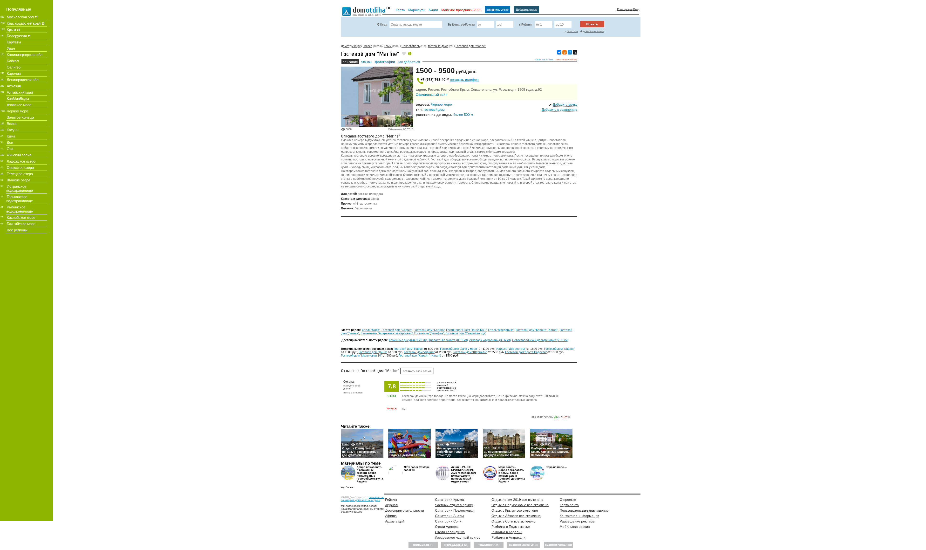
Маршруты (416, 10)
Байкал (13, 61)
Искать (592, 24)
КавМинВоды (18, 98)
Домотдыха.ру (351, 46)
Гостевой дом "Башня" (559, 349)
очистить (572, 31)
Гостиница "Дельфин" (429, 333)
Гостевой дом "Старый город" (465, 333)
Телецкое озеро (20, 174)
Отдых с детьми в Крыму (407, 455)
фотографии (385, 62)
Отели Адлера (446, 527)
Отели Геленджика (450, 532)
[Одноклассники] (564, 52)
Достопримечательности (404, 510)
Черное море (441, 104)
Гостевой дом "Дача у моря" (459, 349)
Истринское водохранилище (19, 188)
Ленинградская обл (23, 80)
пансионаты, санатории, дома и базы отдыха (362, 499)
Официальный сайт (431, 94)
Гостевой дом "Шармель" (470, 352)
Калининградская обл (24, 55)
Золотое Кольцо (20, 117)
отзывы (366, 62)
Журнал (391, 505)
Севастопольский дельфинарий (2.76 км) (540, 340)
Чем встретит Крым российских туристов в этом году (453, 452)
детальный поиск (593, 31)
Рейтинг (527, 24)
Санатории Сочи (448, 521)
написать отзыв (544, 59)
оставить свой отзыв (417, 371)
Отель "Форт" (371, 330)
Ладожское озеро (21, 161)
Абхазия (14, 86)
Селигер (13, 67)
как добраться (409, 62)
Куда (383, 24)
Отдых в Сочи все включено (513, 521)
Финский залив (19, 155)
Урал (11, 48)
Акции (433, 10)
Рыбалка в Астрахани (508, 537)
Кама (11, 136)
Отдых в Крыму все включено (514, 510)
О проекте (568, 500)
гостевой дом (434, 109)
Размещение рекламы (577, 521)
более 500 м (463, 115)
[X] (575, 52)
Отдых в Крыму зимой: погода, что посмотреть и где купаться (360, 452)
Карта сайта (569, 505)
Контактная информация (579, 516)
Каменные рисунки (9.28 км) (408, 340)
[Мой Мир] (570, 52)
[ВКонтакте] (559, 52)
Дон (10, 142)
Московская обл (20, 17)
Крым (345, 444)
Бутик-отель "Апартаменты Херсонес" (387, 333)
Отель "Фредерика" (501, 330)
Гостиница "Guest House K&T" (466, 330)
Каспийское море (21, 217)
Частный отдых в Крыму (454, 505)
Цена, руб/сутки (463, 24)
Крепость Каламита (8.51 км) (448, 340)
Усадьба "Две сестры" (511, 349)
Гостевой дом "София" (396, 330)
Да (556, 417)
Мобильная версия (575, 527)
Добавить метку (565, 104)
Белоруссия (17, 36)
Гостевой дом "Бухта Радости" (526, 352)
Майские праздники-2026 (461, 10)
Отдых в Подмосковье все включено (520, 505)
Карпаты (14, 42)
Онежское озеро (20, 167)
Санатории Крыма (449, 500)
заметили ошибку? (566, 59)
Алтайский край (20, 92)
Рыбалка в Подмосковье (510, 527)
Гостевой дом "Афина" (419, 352)
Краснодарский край (24, 23)
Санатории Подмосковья (454, 510)
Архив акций (395, 521)
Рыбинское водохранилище (19, 209)
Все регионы (17, 230)
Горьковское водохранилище (19, 199)
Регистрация (625, 9)
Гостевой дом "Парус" (408, 349)
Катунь (12, 130)
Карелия (14, 73)
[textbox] (415, 24)
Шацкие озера (18, 180)
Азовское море (19, 105)
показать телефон (464, 80)
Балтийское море (21, 224)
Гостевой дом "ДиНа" (373, 352)
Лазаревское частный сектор (457, 537)
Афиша (391, 516)
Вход (636, 9)
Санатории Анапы (449, 516)
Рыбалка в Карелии (506, 532)
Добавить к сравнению (559, 109)
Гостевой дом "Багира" (429, 330)
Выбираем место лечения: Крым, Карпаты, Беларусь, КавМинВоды (550, 452)
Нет (565, 417)
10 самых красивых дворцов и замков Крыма (502, 453)
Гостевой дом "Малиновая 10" (361, 355)
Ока (10, 149)
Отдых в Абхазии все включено (516, 516)
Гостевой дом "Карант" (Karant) (537, 330)
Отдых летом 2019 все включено (517, 500)
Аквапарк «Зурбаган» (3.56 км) (490, 340)
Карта (400, 10)
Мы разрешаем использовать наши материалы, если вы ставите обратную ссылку (362, 508)
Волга (11, 124)
